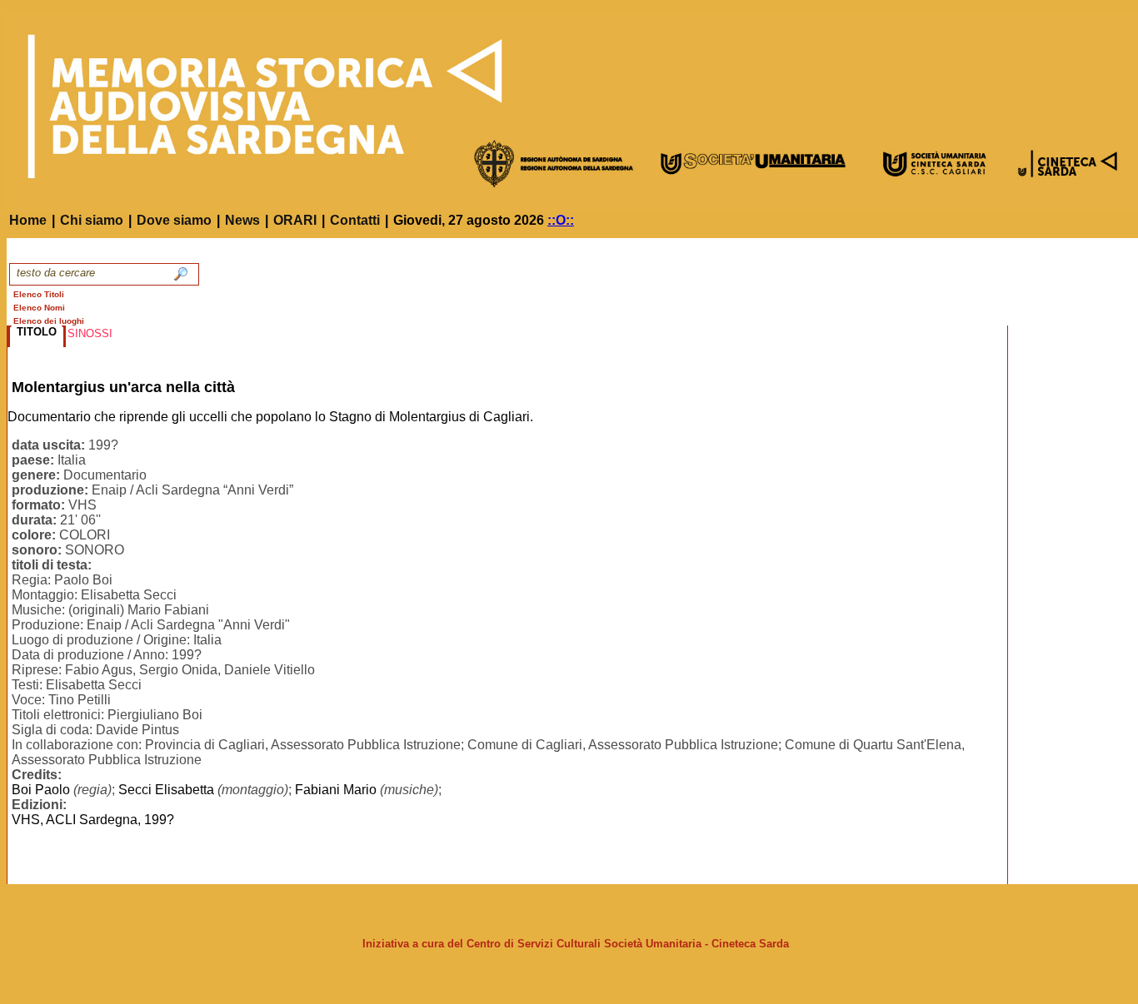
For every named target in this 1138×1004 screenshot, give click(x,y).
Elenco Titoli (38, 294)
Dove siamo (174, 220)
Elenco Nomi (39, 307)
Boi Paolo (41, 790)
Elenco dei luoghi (48, 321)
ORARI (295, 220)
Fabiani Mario (336, 790)
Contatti (355, 220)
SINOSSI (89, 333)
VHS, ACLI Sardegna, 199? (93, 820)
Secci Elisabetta (166, 790)
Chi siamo (91, 220)
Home (28, 220)
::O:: (560, 220)
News (242, 220)
